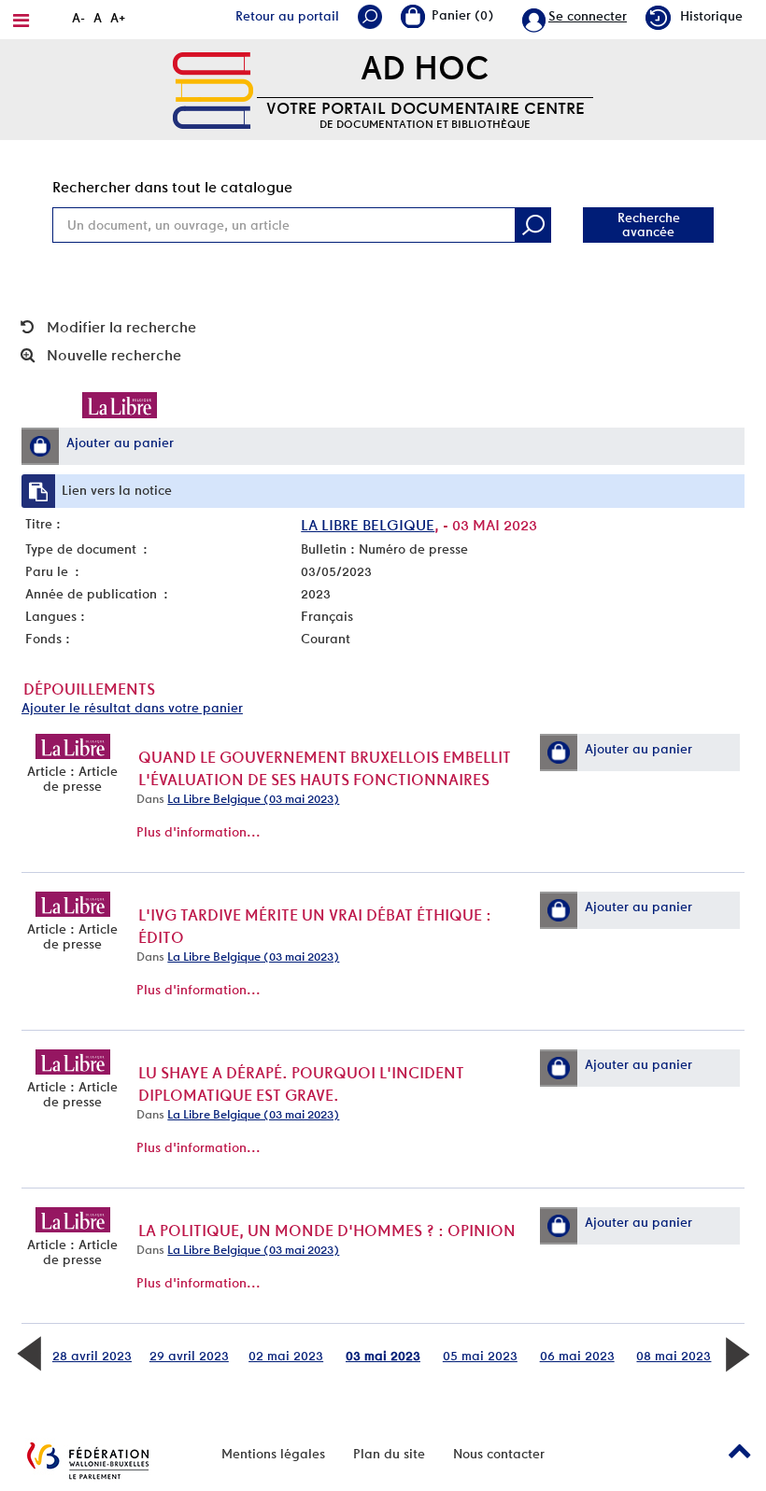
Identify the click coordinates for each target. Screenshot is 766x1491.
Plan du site (389, 1453)
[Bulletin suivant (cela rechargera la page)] (737, 1351)
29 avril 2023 (189, 1355)
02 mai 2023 (285, 1355)
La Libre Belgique (367, 525)
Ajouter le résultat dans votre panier (132, 707)
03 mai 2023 (383, 1355)
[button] (40, 446)
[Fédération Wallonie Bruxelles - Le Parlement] (88, 1460)
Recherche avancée (648, 224)
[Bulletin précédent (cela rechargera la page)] (29, 1351)
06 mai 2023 (577, 1355)
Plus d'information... (198, 831)
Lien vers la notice (117, 490)
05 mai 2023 (480, 1355)
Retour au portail (287, 15)
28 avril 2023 (92, 1355)
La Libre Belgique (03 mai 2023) (253, 799)
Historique (711, 15)
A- (78, 17)
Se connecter (587, 15)
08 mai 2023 (673, 1355)
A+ (118, 17)
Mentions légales (273, 1453)
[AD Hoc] (213, 89)
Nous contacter (499, 1453)
